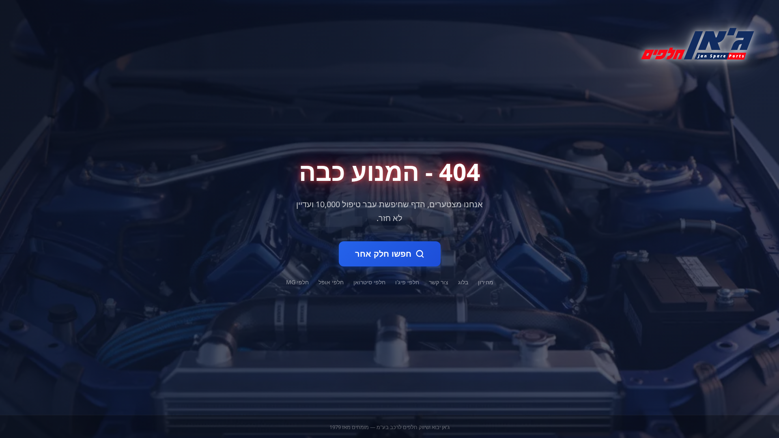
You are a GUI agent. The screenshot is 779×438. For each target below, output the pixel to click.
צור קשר (438, 282)
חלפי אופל (331, 282)
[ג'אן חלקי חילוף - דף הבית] (694, 42)
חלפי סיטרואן (369, 282)
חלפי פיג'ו (407, 282)
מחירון (485, 282)
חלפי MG (297, 282)
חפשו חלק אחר (383, 253)
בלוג (463, 282)
